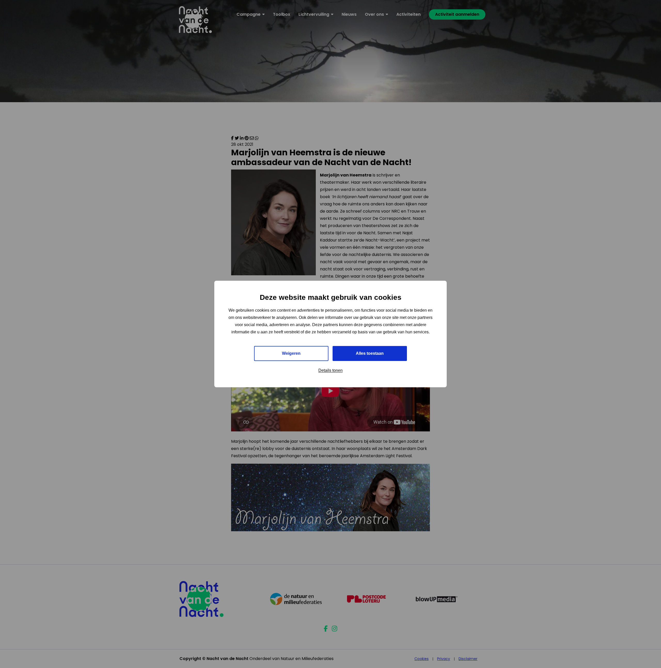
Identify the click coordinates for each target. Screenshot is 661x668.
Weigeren (291, 353)
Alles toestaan (370, 353)
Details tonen (330, 370)
